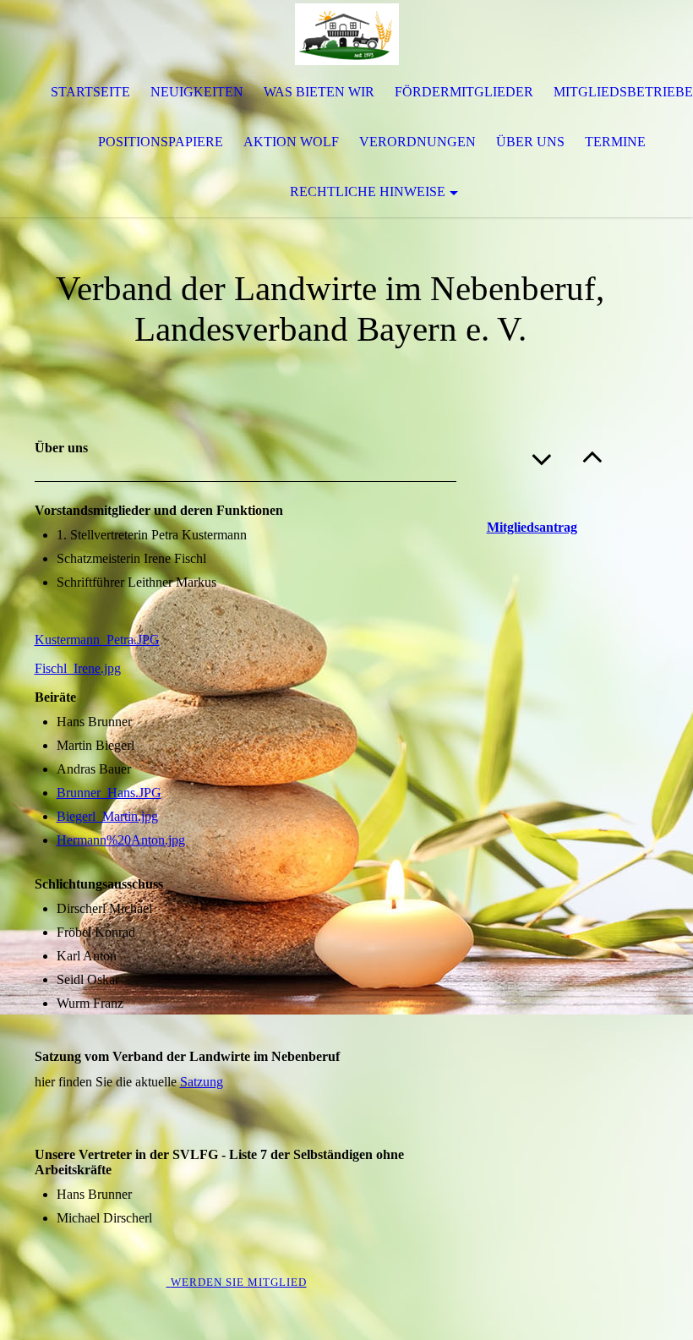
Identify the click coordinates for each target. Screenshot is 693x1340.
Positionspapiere (160, 141)
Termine (615, 141)
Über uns (530, 141)
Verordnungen (417, 141)
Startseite (90, 92)
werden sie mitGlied (239, 1282)
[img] (346, 34)
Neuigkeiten (196, 92)
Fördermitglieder (464, 92)
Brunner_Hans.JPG (109, 792)
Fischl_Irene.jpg (78, 668)
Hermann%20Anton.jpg (121, 840)
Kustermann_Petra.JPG (97, 639)
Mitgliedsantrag (532, 527)
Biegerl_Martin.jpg (107, 816)
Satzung (201, 1082)
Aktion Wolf (291, 141)
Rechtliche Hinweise (367, 191)
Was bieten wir (319, 92)
